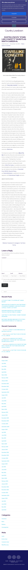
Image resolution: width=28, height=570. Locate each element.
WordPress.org (5, 544)
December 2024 (5, 418)
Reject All (14, 21)
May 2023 (4, 472)
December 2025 (5, 383)
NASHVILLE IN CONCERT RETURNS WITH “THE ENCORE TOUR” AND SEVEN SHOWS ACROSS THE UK (13, 340)
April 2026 (4, 372)
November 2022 (5, 489)
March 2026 (4, 375)
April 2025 (4, 406)
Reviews (3, 524)
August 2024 (5, 429)
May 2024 (4, 438)
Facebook (10, 243)
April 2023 (4, 475)
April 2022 (4, 509)
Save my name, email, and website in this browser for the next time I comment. (14, 280)
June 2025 (4, 400)
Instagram (17, 243)
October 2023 (5, 458)
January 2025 (5, 415)
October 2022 (5, 492)
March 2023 (4, 478)
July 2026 (4, 363)
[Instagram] (18, 557)
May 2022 (4, 506)
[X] (14, 557)
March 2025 (4, 409)
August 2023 (5, 463)
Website (5, 243)
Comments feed (5, 542)
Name (3, 273)
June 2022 (4, 504)
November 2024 (5, 420)
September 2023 (5, 461)
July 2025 (4, 397)
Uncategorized (5, 527)
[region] (14, 12)
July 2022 (4, 501)
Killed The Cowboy (9, 165)
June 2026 (4, 366)
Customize (14, 17)
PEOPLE (6, 171)
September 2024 (5, 426)
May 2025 (4, 403)
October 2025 (5, 389)
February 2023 (5, 481)
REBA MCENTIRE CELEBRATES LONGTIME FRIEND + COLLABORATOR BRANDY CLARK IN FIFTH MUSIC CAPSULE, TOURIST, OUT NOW (14, 306)
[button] (14, 25)
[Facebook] (9, 557)
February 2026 (5, 377)
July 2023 (4, 466)
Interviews (4, 518)
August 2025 (5, 395)
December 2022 (5, 486)
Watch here (9, 149)
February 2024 (5, 446)
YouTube (22, 243)
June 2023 (4, 469)
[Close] (26, 1)
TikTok (14, 245)
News (22, 43)
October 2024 (5, 423)
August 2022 (5, 498)
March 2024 (4, 443)
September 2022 (5, 495)
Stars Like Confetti (12, 85)
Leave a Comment (6, 45)
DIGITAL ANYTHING (20, 564)
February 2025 (5, 412)
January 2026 (5, 380)
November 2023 (5, 455)
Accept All (14, 13)
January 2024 (5, 449)
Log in (3, 536)
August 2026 (5, 360)
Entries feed (4, 539)
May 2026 (4, 369)
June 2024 (4, 435)
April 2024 (4, 441)
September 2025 (5, 392)
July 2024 (4, 432)
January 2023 (5, 483)
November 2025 (5, 386)
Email (11, 273)
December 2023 (5, 452)
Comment (4, 257)
